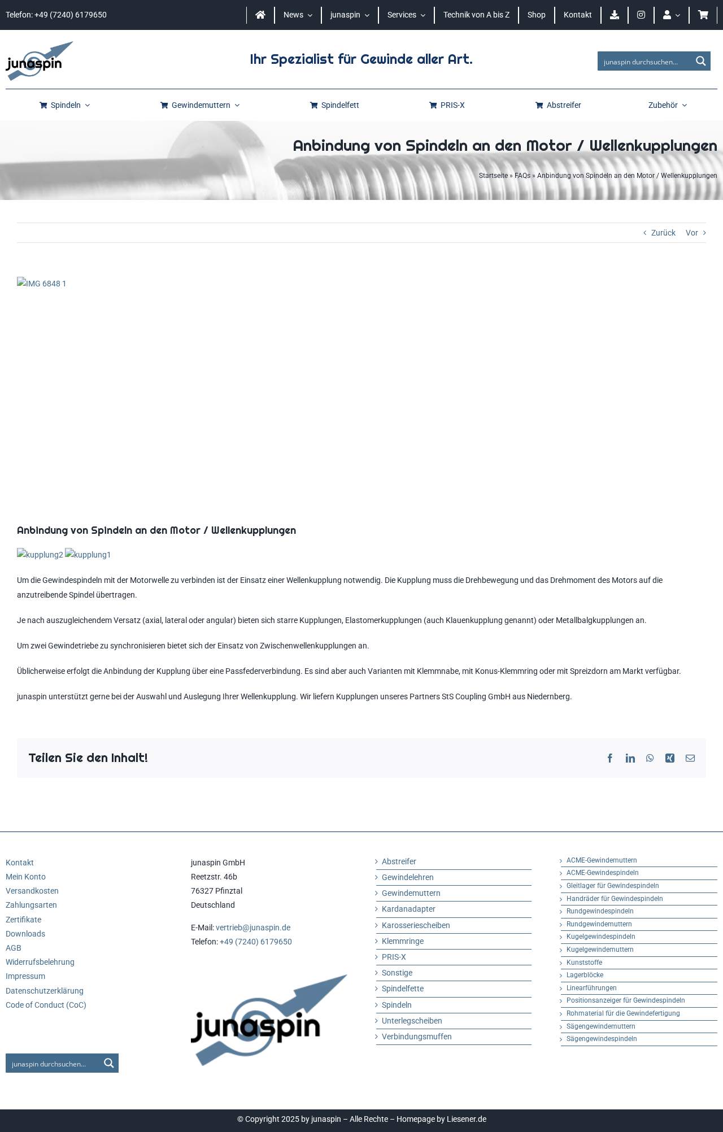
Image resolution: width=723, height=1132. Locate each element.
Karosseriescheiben (416, 925)
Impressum (25, 976)
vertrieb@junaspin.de (253, 927)
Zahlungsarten (31, 904)
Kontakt (20, 862)
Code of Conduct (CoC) (46, 1004)
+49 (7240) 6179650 (256, 941)
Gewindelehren (408, 877)
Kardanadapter (408, 908)
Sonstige (397, 972)
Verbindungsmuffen (417, 1036)
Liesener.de (466, 1119)
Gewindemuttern (411, 893)
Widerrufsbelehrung (40, 961)
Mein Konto (26, 876)
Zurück (663, 232)
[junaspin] (39, 45)
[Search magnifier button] (701, 61)
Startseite (493, 176)
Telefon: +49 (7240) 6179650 (56, 14)
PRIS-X (394, 956)
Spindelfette (403, 988)
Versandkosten (32, 890)
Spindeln (397, 1004)
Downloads (25, 933)
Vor (692, 232)
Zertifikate (23, 919)
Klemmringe (403, 941)
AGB (13, 947)
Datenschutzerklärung (45, 990)
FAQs (522, 176)
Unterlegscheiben (412, 1020)
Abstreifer (399, 861)
